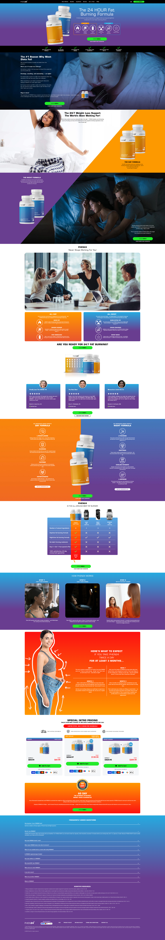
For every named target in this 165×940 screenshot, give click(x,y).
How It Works (65, 1)
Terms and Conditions (92, 922)
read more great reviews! (82, 415)
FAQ (60, 922)
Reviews (85, 1)
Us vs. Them (91, 1)
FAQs (98, 1)
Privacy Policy (68, 922)
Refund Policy (79, 922)
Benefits (72, 1)
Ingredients (78, 1)
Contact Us (104, 922)
